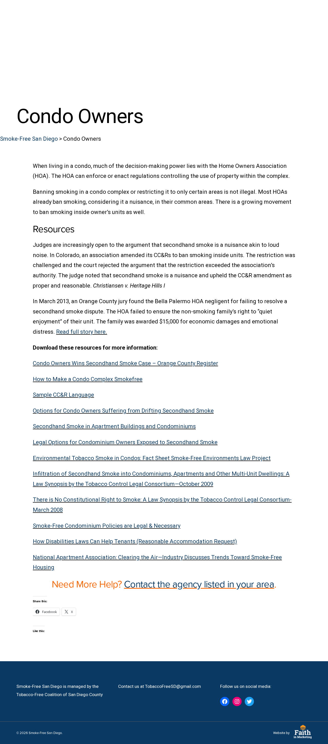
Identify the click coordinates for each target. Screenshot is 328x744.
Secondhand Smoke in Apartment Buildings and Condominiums (114, 426)
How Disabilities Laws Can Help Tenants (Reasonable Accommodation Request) (135, 541)
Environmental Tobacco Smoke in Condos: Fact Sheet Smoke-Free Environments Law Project (152, 458)
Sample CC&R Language (63, 395)
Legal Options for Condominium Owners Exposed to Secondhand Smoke (125, 442)
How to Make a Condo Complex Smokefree (87, 379)
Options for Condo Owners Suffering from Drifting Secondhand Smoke (123, 410)
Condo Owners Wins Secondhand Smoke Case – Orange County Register (125, 363)
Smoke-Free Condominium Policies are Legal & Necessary (106, 526)
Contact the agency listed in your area (199, 583)
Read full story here (81, 332)
